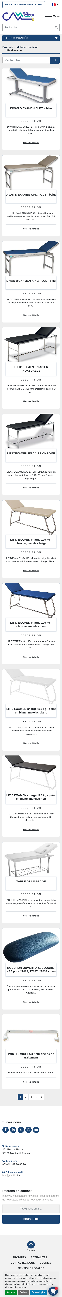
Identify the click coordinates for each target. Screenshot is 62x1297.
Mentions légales (31, 1268)
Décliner (23, 1292)
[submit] (56, 27)
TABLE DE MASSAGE (31, 881)
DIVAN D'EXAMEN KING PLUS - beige (31, 194)
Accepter (11, 1292)
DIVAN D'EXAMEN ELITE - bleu (31, 108)
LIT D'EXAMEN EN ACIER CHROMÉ (31, 453)
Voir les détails (31, 142)
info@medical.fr (11, 1175)
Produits (19, 1257)
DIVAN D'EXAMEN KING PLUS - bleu (31, 280)
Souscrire (31, 1219)
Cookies (45, 1263)
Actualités (39, 1257)
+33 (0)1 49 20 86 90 (14, 1164)
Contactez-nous (23, 1263)
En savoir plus (38, 1292)
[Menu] (48, 16)
